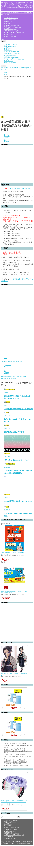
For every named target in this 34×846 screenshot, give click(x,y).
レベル (8, 23)
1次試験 (3, 361)
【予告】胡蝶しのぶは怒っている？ (15, 754)
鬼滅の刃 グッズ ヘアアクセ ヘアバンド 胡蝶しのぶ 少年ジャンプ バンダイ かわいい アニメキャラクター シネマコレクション (14, 802)
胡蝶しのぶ (10, 19)
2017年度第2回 (10, 361)
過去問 (10, 29)
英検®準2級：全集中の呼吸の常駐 (14, 760)
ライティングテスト (14, 32)
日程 (5, 358)
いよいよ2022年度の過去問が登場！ (15, 749)
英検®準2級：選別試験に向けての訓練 (16, 765)
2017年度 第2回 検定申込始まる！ (19, 188)
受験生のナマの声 (12, 27)
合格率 (8, 21)
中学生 (8, 34)
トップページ (11, 18)
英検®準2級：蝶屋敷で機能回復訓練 (15, 762)
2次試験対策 (11, 30)
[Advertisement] (17, 97)
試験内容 (11, 25)
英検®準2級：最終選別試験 (12, 764)
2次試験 (17, 361)
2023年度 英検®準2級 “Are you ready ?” (16, 743)
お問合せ (10, 36)
